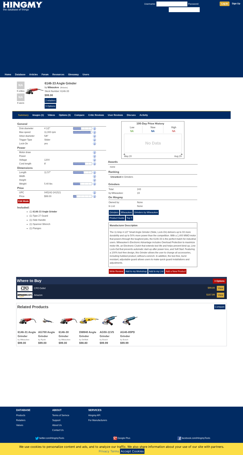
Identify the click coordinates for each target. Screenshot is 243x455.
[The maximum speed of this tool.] (94, 132)
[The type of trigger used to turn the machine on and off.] (94, 139)
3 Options (50, 106)
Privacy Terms (109, 451)
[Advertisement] (121, 41)
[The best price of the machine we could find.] (94, 196)
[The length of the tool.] (94, 172)
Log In (224, 3)
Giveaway (73, 74)
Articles (33, 74)
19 (138, 193)
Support (56, 420)
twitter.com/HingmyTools (51, 438)
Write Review (116, 271)
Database (20, 74)
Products (20, 415)
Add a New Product (176, 271)
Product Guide (117, 218)
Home (8, 74)
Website (64, 88)
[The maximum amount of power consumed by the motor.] (94, 152)
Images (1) (38, 115)
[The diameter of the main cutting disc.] (94, 128)
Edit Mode (23, 201)
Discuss (131, 115)
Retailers (20, 420)
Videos (51, 115)
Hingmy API (94, 415)
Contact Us (58, 430)
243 (139, 189)
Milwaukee (126, 212)
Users (86, 74)
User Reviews (115, 115)
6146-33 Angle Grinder (45, 211)
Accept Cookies (132, 451)
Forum (45, 74)
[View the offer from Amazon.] (25, 295)
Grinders (128, 177)
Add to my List (156, 271)
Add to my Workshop (136, 271)
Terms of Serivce (60, 415)
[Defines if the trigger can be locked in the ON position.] (94, 143)
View (220, 288)
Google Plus (124, 438)
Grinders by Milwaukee (146, 212)
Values (19, 425)
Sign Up (236, 3)
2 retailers (50, 100)
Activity (144, 115)
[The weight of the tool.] (94, 183)
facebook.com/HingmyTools (196, 438)
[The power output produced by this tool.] (94, 156)
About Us (57, 425)
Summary (23, 115)
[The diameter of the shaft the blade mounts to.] (94, 136)
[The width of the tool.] (94, 176)
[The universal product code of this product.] (94, 192)
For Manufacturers (97, 420)
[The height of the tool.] (94, 180)
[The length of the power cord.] (94, 163)
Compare (79, 115)
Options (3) (65, 115)
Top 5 (129, 218)
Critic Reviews (96, 115)
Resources (58, 74)
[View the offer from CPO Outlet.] (25, 288)
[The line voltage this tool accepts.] (94, 160)
